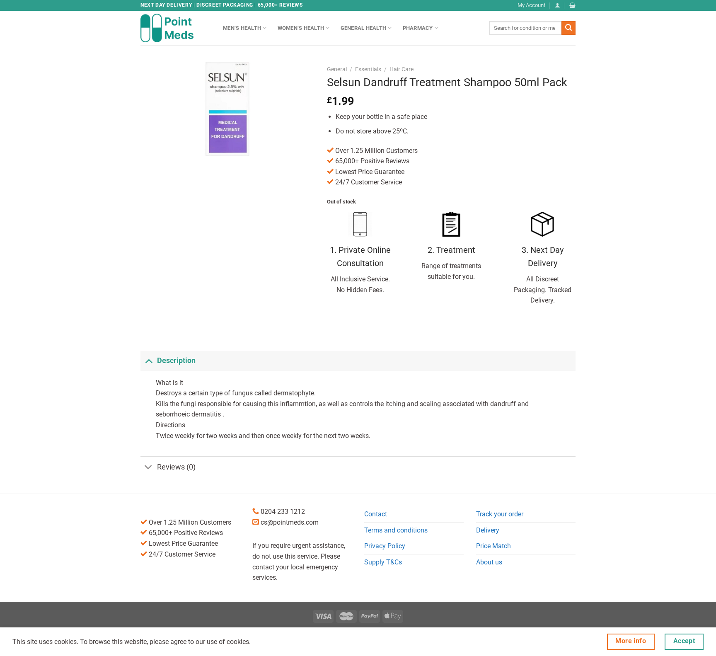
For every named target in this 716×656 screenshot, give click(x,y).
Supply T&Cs (383, 562)
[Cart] (572, 5)
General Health (364, 28)
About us (489, 562)
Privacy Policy (384, 546)
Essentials (368, 69)
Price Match (493, 546)
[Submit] (568, 28)
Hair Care (401, 69)
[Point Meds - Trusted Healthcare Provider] (175, 28)
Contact (375, 514)
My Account (531, 5)
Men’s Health (242, 28)
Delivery (487, 530)
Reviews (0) (176, 467)
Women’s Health (301, 28)
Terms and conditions (396, 530)
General (337, 69)
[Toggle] (148, 360)
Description (176, 360)
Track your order (499, 514)
